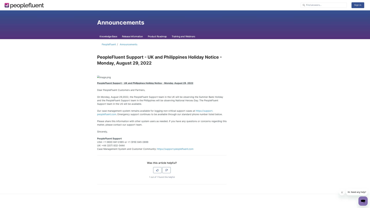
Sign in (357, 5)
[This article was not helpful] (166, 170)
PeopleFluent (109, 44)
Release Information (132, 36)
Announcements (128, 44)
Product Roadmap (157, 36)
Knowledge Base (108, 36)
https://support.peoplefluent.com (175, 148)
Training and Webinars (183, 36)
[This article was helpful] (157, 170)
